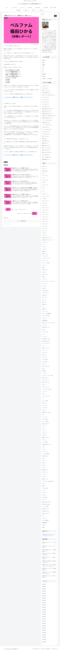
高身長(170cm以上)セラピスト (47, 113)
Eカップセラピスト (45, 97)
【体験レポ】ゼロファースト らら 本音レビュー (49, 547)
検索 (43, 14)
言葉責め (43, 64)
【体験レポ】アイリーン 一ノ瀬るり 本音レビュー (49, 558)
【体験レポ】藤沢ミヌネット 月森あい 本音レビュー (49, 550)
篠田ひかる (11, 45)
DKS (43, 71)
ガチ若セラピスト (45, 88)
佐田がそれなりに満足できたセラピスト (49, 115)
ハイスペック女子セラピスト (47, 120)
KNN (43, 69)
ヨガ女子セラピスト (45, 127)
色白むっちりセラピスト (46, 147)
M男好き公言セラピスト (46, 122)
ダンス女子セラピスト (46, 131)
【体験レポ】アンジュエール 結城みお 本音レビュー (49, 569)
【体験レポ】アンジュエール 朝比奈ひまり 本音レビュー (49, 573)
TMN (43, 67)
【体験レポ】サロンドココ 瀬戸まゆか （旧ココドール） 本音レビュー (49, 565)
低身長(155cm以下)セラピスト (47, 108)
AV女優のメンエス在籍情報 (47, 78)
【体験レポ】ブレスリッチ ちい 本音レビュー (49, 543)
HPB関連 (43, 76)
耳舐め (43, 62)
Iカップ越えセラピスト (46, 106)
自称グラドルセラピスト (46, 150)
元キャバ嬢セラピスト (46, 154)
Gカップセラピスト (45, 101)
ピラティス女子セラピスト (47, 129)
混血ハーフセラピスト (46, 90)
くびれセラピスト (45, 85)
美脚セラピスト (45, 138)
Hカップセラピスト (45, 104)
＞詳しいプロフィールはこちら (47, 52)
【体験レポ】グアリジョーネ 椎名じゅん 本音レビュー (49, 554)
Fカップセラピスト (45, 99)
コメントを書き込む (21, 221)
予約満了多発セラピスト (46, 92)
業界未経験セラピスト (46, 159)
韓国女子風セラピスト (46, 145)
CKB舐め (43, 60)
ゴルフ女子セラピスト (46, 134)
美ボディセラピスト (45, 136)
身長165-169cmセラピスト (47, 111)
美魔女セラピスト (45, 143)
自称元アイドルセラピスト (47, 152)
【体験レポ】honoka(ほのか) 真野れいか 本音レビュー (49, 562)
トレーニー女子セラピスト (47, 124)
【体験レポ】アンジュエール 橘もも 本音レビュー (49, 576)
